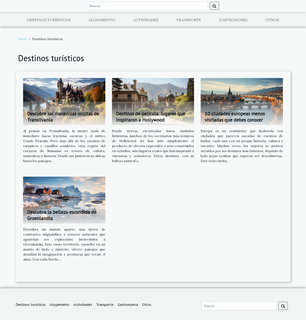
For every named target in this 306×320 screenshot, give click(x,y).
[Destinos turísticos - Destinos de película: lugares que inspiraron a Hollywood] (153, 101)
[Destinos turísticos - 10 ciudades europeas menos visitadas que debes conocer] (242, 101)
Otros (272, 19)
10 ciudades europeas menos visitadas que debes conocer (235, 116)
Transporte (188, 19)
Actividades (145, 19)
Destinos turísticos (49, 19)
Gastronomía (233, 19)
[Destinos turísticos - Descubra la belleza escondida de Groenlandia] (64, 199)
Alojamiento (102, 19)
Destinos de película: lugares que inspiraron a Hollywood (150, 116)
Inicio (22, 39)
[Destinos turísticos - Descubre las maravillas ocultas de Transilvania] (64, 101)
